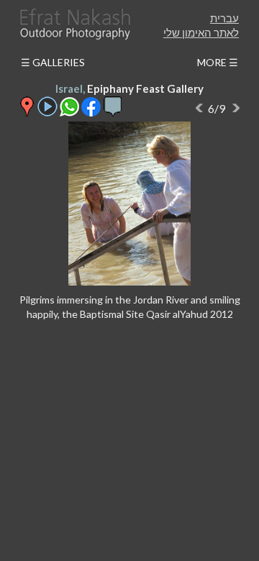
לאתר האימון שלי (201, 32)
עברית (224, 18)
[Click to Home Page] (74, 24)
